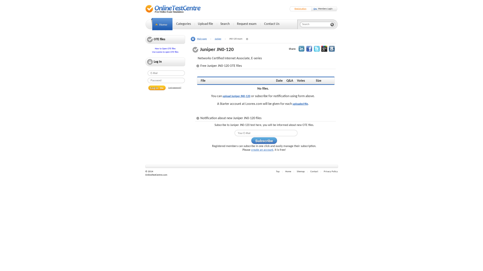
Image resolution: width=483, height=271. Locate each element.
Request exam (246, 24)
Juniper (218, 39)
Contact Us (271, 24)
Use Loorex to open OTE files (165, 52)
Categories (183, 24)
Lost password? (174, 88)
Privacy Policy (331, 171)
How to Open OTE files (165, 49)
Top (278, 171)
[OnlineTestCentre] (173, 9)
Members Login (325, 9)
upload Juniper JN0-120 (236, 96)
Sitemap (301, 171)
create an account (262, 149)
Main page (202, 39)
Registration (300, 9)
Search (225, 24)
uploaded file (300, 104)
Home (288, 171)
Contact (314, 171)
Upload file (205, 24)
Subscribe (264, 141)
